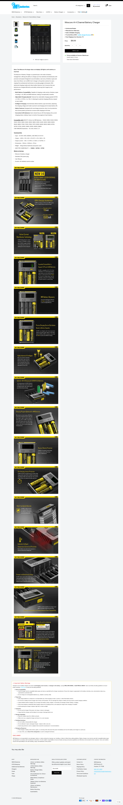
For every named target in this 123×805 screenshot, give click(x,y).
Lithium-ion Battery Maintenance (35, 786)
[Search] (88, 5)
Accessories (70, 12)
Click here (23, 687)
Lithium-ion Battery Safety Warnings (37, 762)
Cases (13, 771)
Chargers (14, 769)
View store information (73, 59)
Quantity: (67, 45)
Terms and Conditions (82, 773)
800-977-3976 (98, 769)
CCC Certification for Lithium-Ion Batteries (38, 774)
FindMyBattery (82, 12)
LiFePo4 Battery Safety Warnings (36, 766)
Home (13, 17)
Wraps (13, 776)
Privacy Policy (80, 771)
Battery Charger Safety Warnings (36, 770)
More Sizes (39, 12)
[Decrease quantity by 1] (72, 45)
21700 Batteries (28, 12)
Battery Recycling (35, 789)
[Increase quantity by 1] (79, 45)
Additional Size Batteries (18, 766)
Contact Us (79, 762)
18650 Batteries (16, 12)
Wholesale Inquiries (82, 776)
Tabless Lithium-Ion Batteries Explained (38, 782)
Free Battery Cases (82, 769)
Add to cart (75, 51)
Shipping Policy (81, 766)
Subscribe (56, 772)
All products (18, 17)
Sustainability (34, 791)
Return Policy (80, 764)
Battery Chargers (58, 12)
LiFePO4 (48, 12)
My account (96, 6)
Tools (13, 773)
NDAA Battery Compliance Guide (37, 778)
